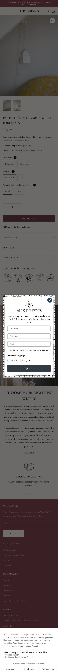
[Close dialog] (49, 300)
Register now (29, 368)
